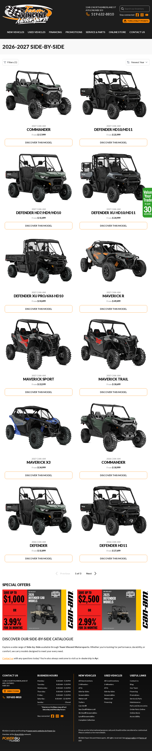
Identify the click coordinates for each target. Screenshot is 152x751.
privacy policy (131, 738)
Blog (131, 684)
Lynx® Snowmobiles (87, 716)
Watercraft (83, 699)
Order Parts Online (137, 709)
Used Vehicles (36, 32)
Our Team (134, 688)
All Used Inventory (111, 681)
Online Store (117, 32)
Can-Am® (83, 706)
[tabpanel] (54, 696)
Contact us (7, 658)
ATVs (81, 688)
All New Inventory (86, 681)
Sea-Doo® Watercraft (87, 709)
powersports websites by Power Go (41, 731)
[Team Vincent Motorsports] (39, 14)
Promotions (74, 32)
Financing (55, 32)
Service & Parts (95, 32)
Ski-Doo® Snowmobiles (88, 713)
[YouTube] (147, 15)
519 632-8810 (102, 14)
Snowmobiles (84, 695)
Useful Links (138, 675)
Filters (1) (12, 62)
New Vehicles (15, 32)
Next (89, 573)
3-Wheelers (83, 684)
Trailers (82, 702)
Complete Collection (87, 720)
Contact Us (137, 32)
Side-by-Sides (84, 691)
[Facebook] (137, 15)
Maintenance (135, 702)
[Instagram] (142, 15)
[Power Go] (29, 739)
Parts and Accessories (139, 706)
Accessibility (135, 716)
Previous (65, 573)
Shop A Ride (19, 734)
